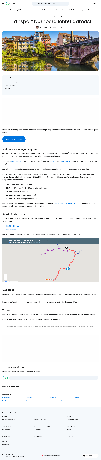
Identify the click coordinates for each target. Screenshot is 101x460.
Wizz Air (69, 423)
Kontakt (4, 448)
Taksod (7, 92)
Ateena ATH (37, 429)
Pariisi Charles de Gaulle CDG (43, 426)
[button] (2, 3)
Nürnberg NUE (15, 10)
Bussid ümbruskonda (11, 85)
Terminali (59, 10)
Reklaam (23, 456)
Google (51, 161)
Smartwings (38, 436)
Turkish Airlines (71, 426)
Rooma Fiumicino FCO (41, 419)
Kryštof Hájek (43, 27)
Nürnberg (52, 16)
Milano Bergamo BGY (73, 419)
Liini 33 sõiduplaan (13, 229)
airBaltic (4, 416)
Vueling (69, 429)
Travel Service (6, 426)
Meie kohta (5, 444)
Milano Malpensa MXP (73, 433)
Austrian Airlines (7, 436)
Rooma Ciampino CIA (41, 423)
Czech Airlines (71, 436)
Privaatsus (16, 456)
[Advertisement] (50, 111)
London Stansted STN (8, 419)
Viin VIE (36, 416)
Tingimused (7, 456)
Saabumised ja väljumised (58, 401)
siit (3, 297)
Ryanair (69, 416)
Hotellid (72, 10)
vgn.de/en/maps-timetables (65, 203)
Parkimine (45, 10)
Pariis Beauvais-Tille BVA (41, 433)
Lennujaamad (41, 16)
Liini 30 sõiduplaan (13, 226)
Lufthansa (5, 433)
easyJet (4, 423)
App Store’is (65, 161)
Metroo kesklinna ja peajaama (14, 82)
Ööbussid (8, 89)
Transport (31, 10)
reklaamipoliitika (83, 326)
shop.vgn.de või (16, 161)
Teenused (29, 401)
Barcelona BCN (7, 429)
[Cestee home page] (10, 3)
